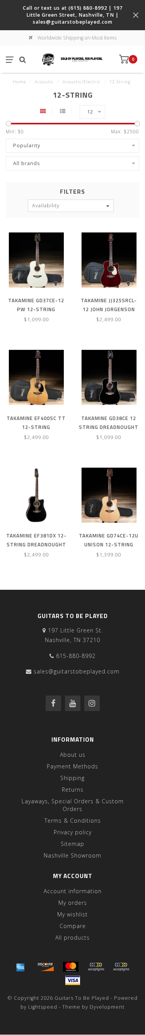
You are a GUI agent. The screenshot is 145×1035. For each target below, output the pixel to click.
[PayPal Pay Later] (121, 967)
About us (72, 754)
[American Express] (20, 967)
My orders (72, 902)
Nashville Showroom (72, 855)
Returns (73, 789)
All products (72, 937)
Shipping (72, 778)
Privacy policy (73, 832)
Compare (73, 926)
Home (19, 81)
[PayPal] (96, 967)
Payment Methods (72, 766)
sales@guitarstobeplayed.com (76, 671)
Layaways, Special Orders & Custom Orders (73, 805)
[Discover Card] (45, 967)
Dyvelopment (107, 1007)
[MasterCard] (70, 967)
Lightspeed (42, 1007)
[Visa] (72, 980)
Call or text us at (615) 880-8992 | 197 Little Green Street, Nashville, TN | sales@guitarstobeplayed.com (73, 15)
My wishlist (72, 914)
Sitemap (72, 843)
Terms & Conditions (72, 820)
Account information (73, 891)
